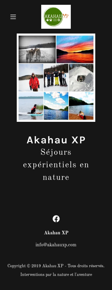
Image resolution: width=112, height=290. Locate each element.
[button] (14, 17)
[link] (56, 17)
